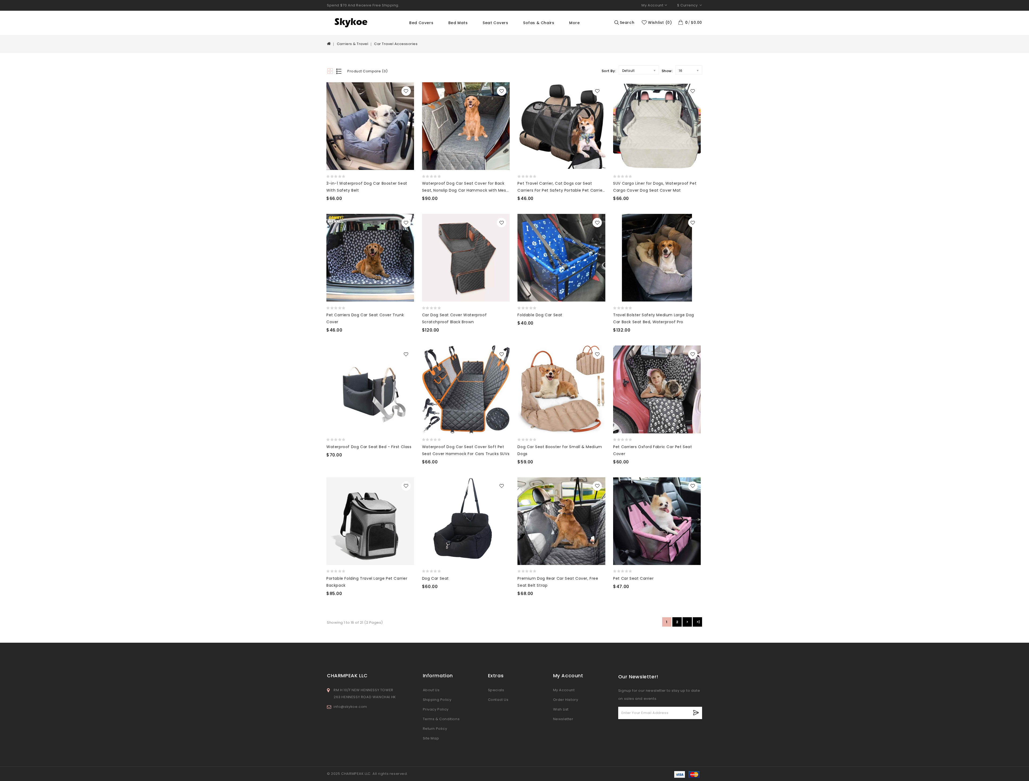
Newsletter (563, 719)
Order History (565, 699)
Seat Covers (495, 22)
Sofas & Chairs (538, 22)
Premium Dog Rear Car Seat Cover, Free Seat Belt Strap (557, 582)
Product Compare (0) (367, 71)
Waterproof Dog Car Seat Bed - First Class (369, 446)
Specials (496, 690)
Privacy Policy (436, 709)
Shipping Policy (437, 699)
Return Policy (435, 728)
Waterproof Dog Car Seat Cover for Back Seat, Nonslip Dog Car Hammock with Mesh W (465, 187)
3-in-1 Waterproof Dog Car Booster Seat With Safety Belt (366, 187)
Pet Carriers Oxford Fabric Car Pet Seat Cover (652, 450)
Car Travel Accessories (395, 43)
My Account (564, 690)
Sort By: (609, 70)
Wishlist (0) (660, 22)
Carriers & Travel (352, 43)
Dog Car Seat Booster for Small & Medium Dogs (559, 450)
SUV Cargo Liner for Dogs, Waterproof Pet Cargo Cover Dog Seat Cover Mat (654, 187)
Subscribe (696, 713)
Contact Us (498, 699)
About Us (431, 690)
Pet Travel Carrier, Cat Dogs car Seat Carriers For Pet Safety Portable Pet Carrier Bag (560, 187)
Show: (667, 70)
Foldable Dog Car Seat (539, 315)
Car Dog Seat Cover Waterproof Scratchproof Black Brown (454, 318)
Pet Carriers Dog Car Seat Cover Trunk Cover (365, 318)
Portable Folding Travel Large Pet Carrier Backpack (367, 582)
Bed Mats (458, 22)
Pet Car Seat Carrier (633, 578)
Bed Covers (421, 22)
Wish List (561, 709)
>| (698, 621)
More (574, 22)
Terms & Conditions (441, 719)
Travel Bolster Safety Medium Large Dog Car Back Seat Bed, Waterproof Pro (653, 318)
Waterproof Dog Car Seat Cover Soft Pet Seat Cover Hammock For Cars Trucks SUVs (465, 450)
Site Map (431, 738)
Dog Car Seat (435, 578)
